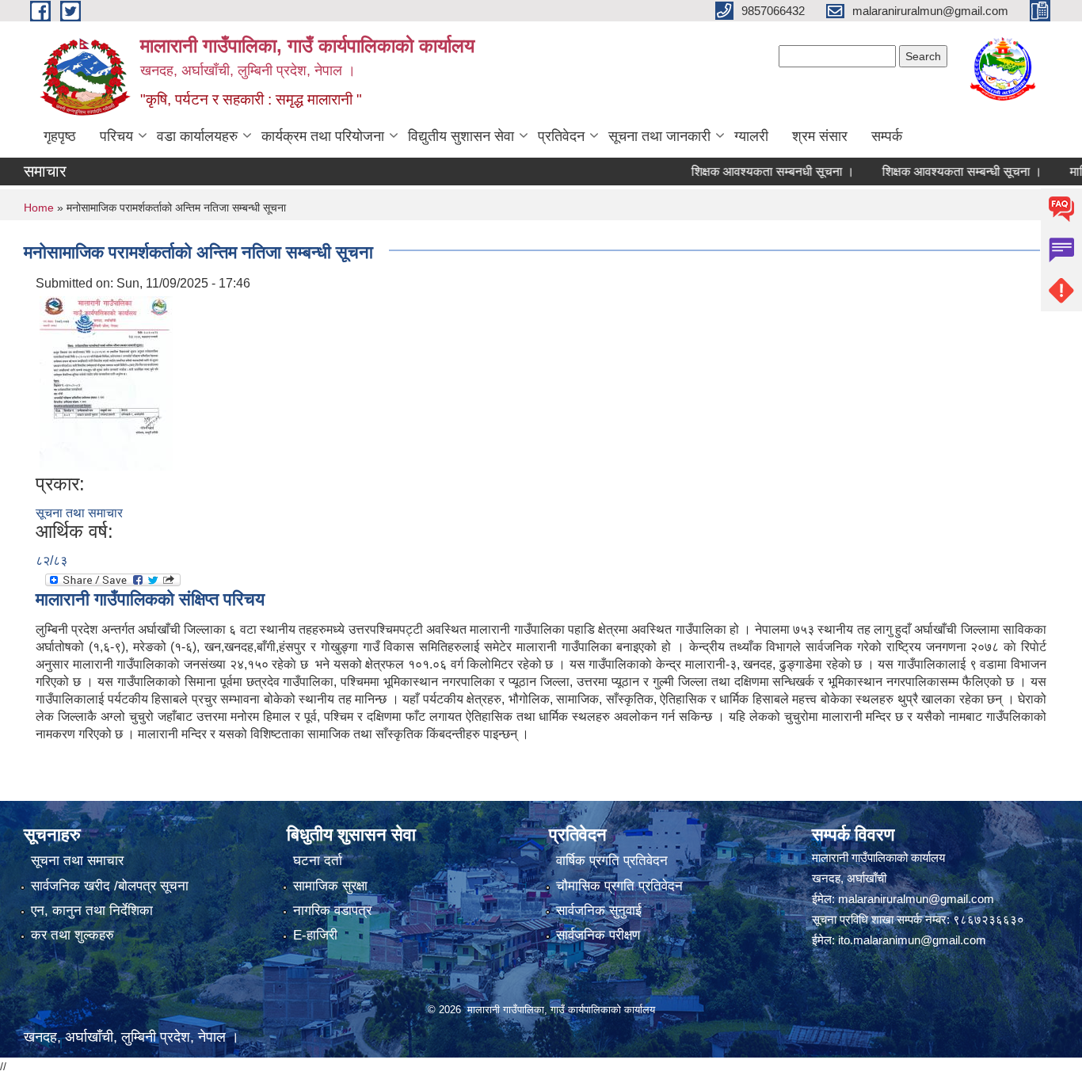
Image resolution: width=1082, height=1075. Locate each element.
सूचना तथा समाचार (79, 513)
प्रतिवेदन (561, 136)
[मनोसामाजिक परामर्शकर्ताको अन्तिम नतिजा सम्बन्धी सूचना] (106, 382)
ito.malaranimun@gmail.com (912, 940)
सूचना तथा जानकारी (659, 136)
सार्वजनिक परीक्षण (598, 935)
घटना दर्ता (317, 860)
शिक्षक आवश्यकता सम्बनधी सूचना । (755, 171)
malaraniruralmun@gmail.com (916, 898)
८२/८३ (51, 560)
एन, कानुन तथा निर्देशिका (92, 910)
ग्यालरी (751, 136)
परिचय (116, 136)
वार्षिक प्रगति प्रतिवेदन (612, 860)
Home (39, 207)
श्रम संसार (820, 136)
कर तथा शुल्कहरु (72, 935)
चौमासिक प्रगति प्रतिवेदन (619, 886)
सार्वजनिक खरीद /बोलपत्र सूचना (110, 886)
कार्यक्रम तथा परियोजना (322, 136)
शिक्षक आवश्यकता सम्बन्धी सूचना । (945, 171)
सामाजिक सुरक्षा (330, 886)
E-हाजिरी (315, 935)
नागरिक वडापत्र (332, 910)
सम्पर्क (886, 136)
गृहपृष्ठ (60, 136)
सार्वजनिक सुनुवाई (599, 910)
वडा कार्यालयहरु (197, 136)
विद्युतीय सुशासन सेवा (461, 136)
